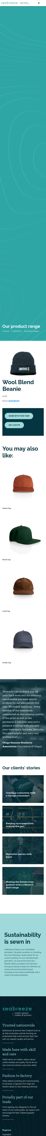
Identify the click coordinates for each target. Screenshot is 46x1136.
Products (5, 331)
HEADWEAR (16, 331)
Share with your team (19, 416)
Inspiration (6, 1134)
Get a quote (14, 425)
